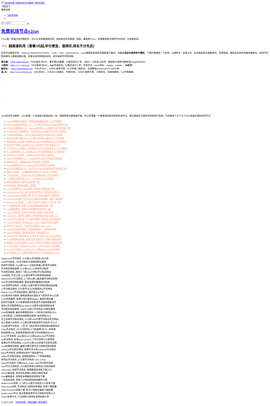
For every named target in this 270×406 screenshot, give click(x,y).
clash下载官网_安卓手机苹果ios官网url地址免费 (30, 212)
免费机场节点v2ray (20, 31)
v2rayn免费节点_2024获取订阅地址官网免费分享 (31, 189)
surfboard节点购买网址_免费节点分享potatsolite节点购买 (34, 236)
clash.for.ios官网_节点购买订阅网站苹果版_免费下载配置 (34, 199)
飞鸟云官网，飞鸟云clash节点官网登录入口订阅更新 (32, 175)
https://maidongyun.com (22, 68)
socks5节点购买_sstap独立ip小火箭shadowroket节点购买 (34, 249)
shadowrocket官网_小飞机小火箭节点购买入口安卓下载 (34, 202)
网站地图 (32, 402)
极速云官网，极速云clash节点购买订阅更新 (28, 162)
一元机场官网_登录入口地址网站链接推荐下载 (30, 205)
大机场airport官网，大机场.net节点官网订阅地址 (30, 155)
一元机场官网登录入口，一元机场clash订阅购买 (30, 179)
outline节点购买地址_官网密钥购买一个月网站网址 (32, 229)
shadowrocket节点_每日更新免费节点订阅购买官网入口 (34, 192)
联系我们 (42, 402)
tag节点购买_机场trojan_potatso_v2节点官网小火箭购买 (33, 246)
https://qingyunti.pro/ (20, 62)
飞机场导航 (39, 3)
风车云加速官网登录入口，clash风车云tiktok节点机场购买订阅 (37, 125)
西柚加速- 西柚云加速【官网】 (22, 185)
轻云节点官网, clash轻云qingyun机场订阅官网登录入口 (33, 145)
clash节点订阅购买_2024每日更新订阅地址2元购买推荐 (34, 219)
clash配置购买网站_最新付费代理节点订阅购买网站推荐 (34, 239)
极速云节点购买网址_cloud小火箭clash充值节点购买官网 (34, 243)
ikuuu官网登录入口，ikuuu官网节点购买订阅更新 (31, 165)
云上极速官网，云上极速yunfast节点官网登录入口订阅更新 (36, 152)
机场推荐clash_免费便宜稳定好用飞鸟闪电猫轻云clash (33, 253)
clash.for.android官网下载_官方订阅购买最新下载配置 (33, 195)
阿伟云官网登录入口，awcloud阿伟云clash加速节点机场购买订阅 (39, 128)
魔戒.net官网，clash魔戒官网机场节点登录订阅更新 (32, 172)
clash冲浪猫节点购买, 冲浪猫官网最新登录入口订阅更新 (34, 121)
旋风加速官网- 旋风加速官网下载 (23, 182)
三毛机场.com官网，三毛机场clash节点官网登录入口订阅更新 (37, 148)
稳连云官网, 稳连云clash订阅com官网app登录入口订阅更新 (35, 138)
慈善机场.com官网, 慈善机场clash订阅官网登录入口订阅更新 (36, 141)
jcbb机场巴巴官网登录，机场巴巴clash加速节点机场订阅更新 (37, 131)
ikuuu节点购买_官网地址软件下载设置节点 (28, 232)
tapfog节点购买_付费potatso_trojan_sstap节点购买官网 (32, 222)
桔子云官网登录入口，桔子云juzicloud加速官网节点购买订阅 (37, 168)
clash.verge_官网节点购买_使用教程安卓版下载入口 (32, 216)
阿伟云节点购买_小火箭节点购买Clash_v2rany (29, 226)
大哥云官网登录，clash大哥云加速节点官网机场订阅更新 (35, 135)
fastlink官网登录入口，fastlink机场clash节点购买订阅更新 (34, 158)
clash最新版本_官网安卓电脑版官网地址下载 (29, 209)
